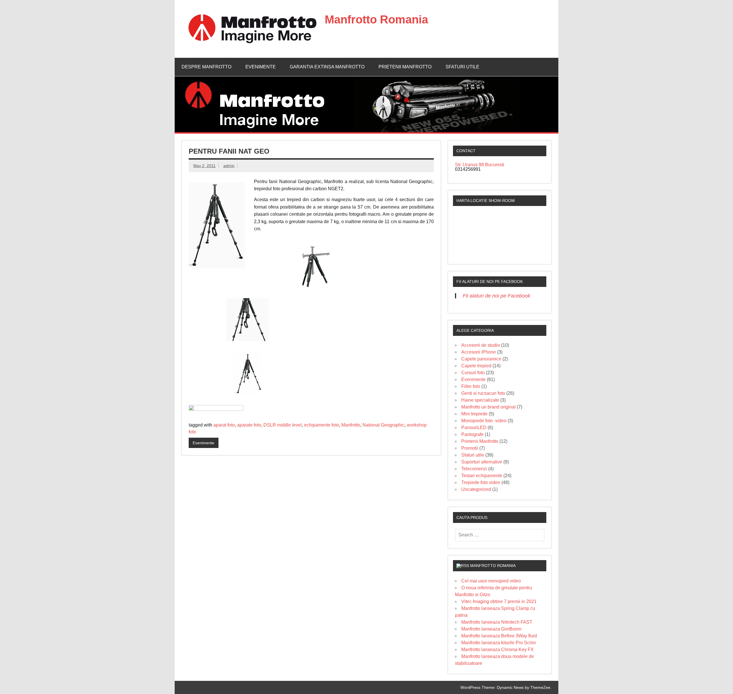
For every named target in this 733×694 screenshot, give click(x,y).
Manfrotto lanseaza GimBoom (491, 628)
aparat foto (224, 425)
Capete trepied (476, 365)
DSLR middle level (282, 425)
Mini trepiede (474, 413)
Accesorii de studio (480, 345)
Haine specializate (480, 400)
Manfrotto (350, 425)
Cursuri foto (473, 372)
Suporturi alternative (481, 461)
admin (229, 165)
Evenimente (260, 66)
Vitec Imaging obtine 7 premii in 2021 (499, 601)
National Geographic (383, 425)
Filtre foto (470, 386)
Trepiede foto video (480, 482)
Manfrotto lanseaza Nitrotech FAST (496, 622)
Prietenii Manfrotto (405, 66)
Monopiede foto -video (484, 420)
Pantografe (472, 434)
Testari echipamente (481, 475)
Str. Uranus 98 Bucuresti (479, 164)
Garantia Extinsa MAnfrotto (327, 66)
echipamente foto (321, 425)
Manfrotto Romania (376, 19)
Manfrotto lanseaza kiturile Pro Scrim (498, 642)
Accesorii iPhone (478, 352)
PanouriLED (473, 427)
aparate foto (249, 425)
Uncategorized (476, 489)
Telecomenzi (474, 468)
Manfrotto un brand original (488, 406)
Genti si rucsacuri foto (483, 393)
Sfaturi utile (462, 66)
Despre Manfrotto (206, 66)
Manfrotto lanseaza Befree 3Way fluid (499, 635)
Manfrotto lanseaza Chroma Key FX (497, 649)
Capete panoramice (481, 358)
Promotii (469, 448)
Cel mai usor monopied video (491, 580)
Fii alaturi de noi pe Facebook (489, 281)
